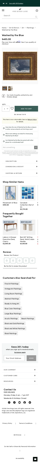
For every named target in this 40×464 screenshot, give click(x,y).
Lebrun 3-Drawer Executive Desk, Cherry (9, 239)
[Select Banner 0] (3, 3)
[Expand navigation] (5, 10)
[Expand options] (36, 161)
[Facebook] (25, 402)
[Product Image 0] (4, 88)
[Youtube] (20, 402)
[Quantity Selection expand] (7, 108)
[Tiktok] (15, 402)
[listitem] (11, 283)
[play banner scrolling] (6, 3)
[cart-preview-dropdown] (37, 10)
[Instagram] (9, 402)
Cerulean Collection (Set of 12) (27, 204)
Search (7, 15)
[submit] (36, 17)
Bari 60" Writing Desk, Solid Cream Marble (27, 239)
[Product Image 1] (10, 88)
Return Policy (32, 119)
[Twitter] (30, 402)
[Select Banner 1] (4, 3)
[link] (20, 161)
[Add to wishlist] (12, 108)
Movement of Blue (10, 202)
